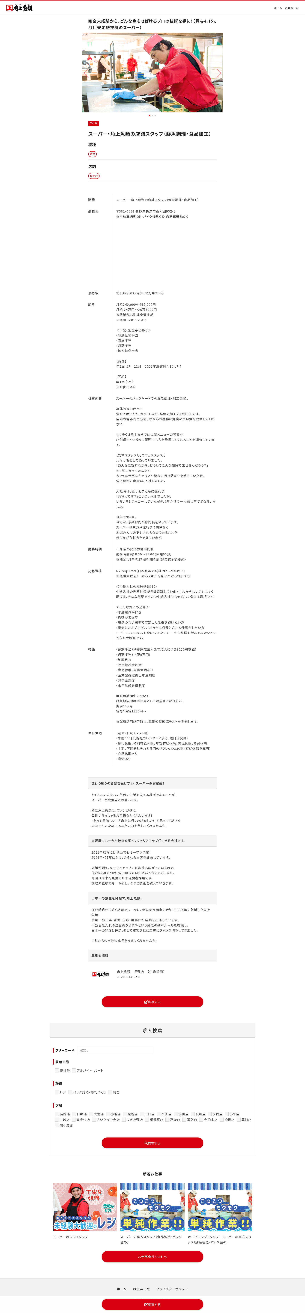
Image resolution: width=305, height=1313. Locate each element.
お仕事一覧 (292, 8)
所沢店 (167, 1114)
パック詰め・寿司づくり (89, 1092)
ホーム (278, 8)
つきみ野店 (135, 1119)
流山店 (183, 1114)
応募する (154, 1002)
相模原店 (156, 1119)
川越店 (64, 1119)
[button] (86, 73)
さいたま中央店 (108, 1119)
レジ (63, 1092)
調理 (116, 1092)
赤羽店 (116, 1114)
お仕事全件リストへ (152, 1256)
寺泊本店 (211, 1119)
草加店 (246, 1119)
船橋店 (230, 1119)
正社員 (65, 1070)
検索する (154, 1143)
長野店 (201, 1114)
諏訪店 (192, 1119)
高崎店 (175, 1119)
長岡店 (65, 1114)
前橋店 (218, 1114)
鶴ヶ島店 (66, 1125)
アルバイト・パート (90, 1070)
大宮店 (99, 1114)
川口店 (150, 1114)
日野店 (82, 1114)
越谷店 (133, 1114)
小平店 (234, 1114)
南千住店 (83, 1119)
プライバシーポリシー (172, 1289)
